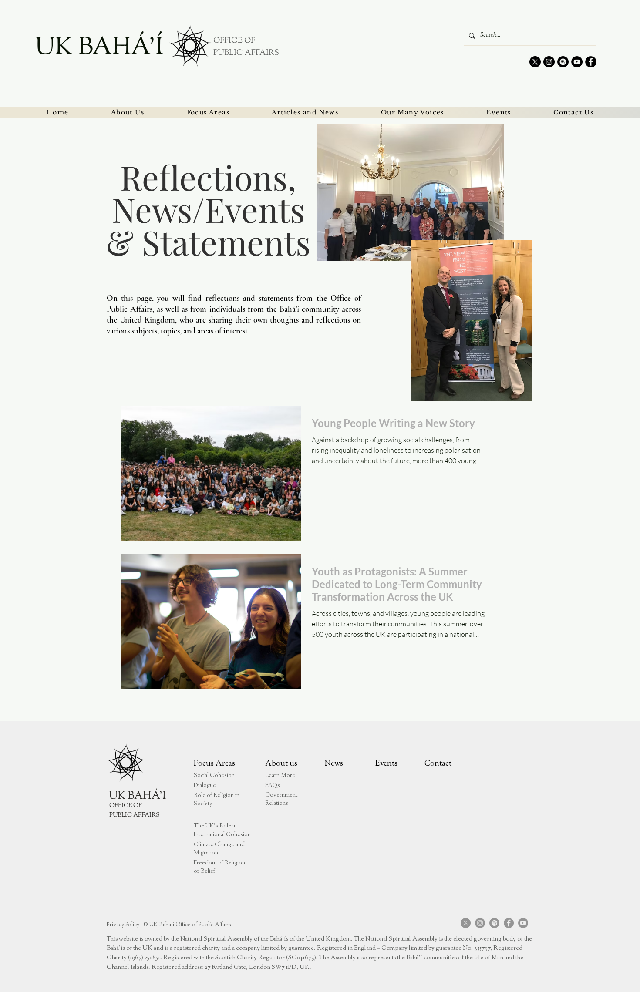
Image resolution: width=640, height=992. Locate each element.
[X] (535, 61)
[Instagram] (549, 61)
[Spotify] (563, 61)
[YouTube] (577, 61)
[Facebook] (590, 61)
